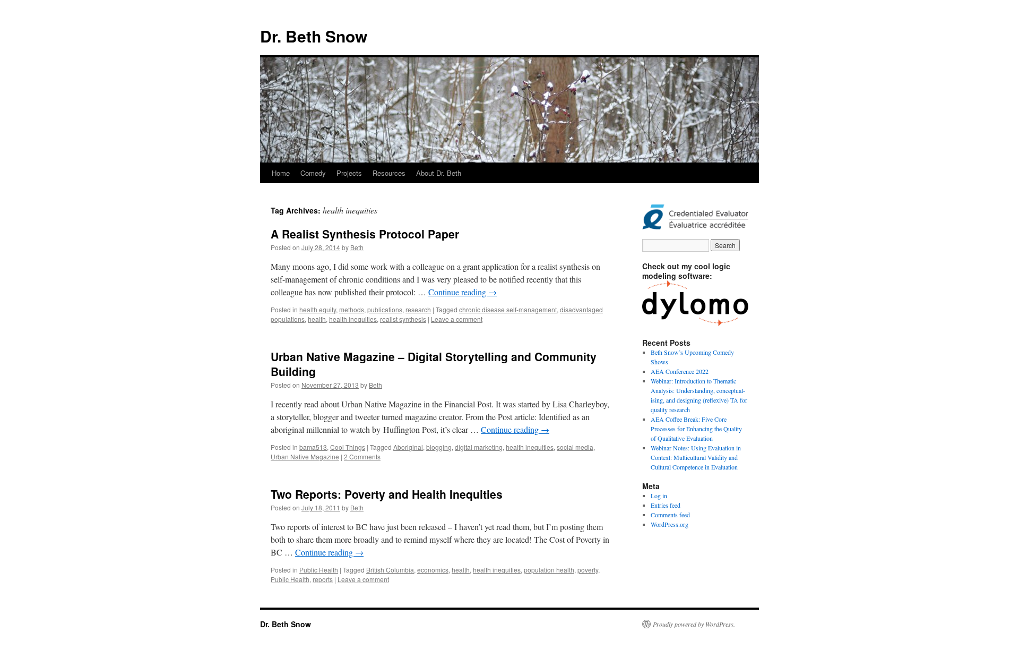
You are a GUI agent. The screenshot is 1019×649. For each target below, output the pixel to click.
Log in (659, 495)
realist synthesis (403, 318)
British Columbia (390, 569)
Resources (389, 173)
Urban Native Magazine (305, 456)
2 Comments (362, 456)
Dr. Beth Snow (313, 35)
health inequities (353, 318)
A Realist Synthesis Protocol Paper (365, 234)
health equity (317, 309)
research (418, 309)
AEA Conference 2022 (680, 371)
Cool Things (347, 446)
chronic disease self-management (508, 309)
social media (575, 446)
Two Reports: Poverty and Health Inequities (387, 494)
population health (549, 569)
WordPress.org (669, 524)
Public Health (318, 569)
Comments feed (670, 514)
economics (432, 569)
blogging (439, 446)
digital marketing (479, 446)
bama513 (313, 446)
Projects (349, 173)
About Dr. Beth (438, 173)
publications (384, 309)
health (317, 318)
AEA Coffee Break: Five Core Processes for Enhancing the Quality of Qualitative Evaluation (696, 428)
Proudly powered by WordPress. (694, 624)
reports (323, 579)
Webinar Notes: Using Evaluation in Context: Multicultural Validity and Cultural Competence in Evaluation (696, 457)
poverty (587, 569)
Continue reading (462, 291)
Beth (357, 247)
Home (281, 173)
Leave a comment (456, 318)
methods (351, 309)
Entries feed (665, 505)
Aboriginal (408, 446)
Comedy (313, 173)
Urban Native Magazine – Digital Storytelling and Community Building (434, 363)
